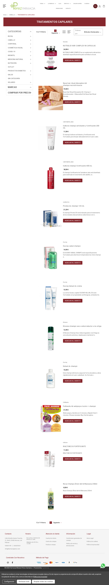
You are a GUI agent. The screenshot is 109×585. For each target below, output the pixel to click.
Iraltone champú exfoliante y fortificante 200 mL (81, 127)
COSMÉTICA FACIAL (15, 48)
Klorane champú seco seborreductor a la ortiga (82, 326)
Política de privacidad (93, 544)
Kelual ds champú (70, 366)
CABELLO (11, 40)
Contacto (68, 8)
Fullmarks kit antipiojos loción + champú (79, 406)
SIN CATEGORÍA (14, 78)
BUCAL (10, 36)
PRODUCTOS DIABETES (17, 71)
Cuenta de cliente (51, 538)
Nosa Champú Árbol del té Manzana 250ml (80, 484)
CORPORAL (12, 44)
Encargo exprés (77, 3)
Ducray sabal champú (71, 246)
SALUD (10, 75)
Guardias (86, 3)
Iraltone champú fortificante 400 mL (77, 166)
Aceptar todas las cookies (43, 582)
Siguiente (55, 33)
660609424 (17, 545)
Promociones (59, 8)
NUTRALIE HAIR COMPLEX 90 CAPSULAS (79, 46)
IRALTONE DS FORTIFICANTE (74, 446)
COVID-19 (11, 52)
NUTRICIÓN (12, 63)
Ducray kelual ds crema (72, 286)
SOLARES (11, 82)
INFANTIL (11, 55)
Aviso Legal (90, 538)
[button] (5, 5)
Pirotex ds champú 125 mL (73, 206)
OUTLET (11, 67)
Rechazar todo (24, 582)
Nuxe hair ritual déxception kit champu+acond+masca (75, 84)
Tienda (41, 3)
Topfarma (45, 568)
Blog (60, 3)
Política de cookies (92, 541)
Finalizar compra (51, 544)
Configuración (9, 582)
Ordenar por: (78, 32)
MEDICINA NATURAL (15, 59)
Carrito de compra (51, 541)
